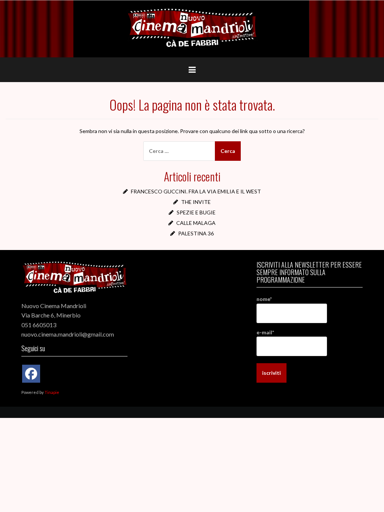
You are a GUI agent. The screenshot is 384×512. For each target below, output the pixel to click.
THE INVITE (196, 202)
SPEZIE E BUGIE (196, 212)
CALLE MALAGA (196, 223)
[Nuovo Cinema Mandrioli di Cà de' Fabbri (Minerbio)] (192, 28)
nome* (264, 299)
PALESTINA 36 (196, 233)
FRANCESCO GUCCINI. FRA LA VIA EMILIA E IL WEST (196, 191)
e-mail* (265, 332)
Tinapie (52, 392)
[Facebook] (31, 374)
